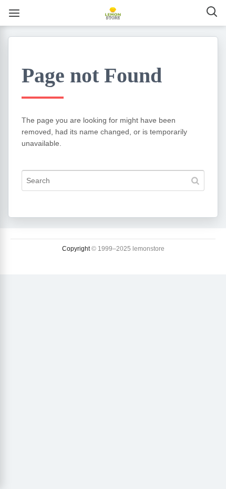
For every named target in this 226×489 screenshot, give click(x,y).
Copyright (76, 248)
